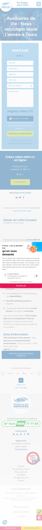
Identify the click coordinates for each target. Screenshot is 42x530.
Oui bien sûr (21, 286)
